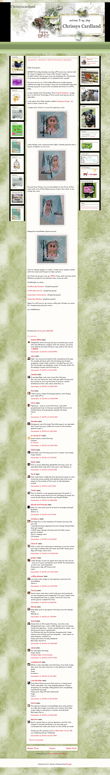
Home (52, 748)
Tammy (34, 590)
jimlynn (34, 558)
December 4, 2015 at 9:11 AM (43, 514)
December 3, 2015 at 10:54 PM (44, 398)
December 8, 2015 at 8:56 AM (44, 715)
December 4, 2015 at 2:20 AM (44, 445)
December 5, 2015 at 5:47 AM (44, 658)
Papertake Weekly (34, 299)
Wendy (33, 607)
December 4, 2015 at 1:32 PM (43, 602)
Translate (92, 136)
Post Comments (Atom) (58, 754)
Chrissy (91, 59)
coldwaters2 (36, 662)
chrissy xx (35, 519)
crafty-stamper (37, 576)
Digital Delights (62, 93)
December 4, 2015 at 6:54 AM (44, 470)
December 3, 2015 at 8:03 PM (44, 352)
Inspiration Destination (36, 295)
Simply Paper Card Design (42, 655)
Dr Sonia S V (36, 435)
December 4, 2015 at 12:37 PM (44, 586)
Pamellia (34, 421)
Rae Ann (34, 719)
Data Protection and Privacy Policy (89, 208)
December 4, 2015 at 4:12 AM (43, 457)
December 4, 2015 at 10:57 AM (44, 572)
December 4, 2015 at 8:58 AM (44, 500)
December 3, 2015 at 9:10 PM (44, 370)
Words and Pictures (39, 505)
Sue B (33, 621)
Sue (32, 391)
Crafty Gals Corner (61, 731)
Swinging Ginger (63, 101)
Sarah (33, 462)
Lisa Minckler (36, 680)
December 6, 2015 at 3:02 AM (44, 699)
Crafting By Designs (35, 286)
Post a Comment (36, 740)
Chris (33, 403)
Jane (33, 356)
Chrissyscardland (23, 6)
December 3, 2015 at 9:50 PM (44, 386)
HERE (52, 276)
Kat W (33, 703)
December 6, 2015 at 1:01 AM (43, 676)
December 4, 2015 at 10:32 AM (44, 553)
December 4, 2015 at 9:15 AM (43, 539)
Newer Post (33, 748)
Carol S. (34, 543)
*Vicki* (33, 490)
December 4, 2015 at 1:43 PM (43, 617)
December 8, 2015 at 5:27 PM (44, 736)
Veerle (33, 450)
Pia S (33, 474)
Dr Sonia (34, 443)
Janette (34, 374)
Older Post (71, 748)
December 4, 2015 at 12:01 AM (44, 417)
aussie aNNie (36, 340)
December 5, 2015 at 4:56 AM (44, 643)
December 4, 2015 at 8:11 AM (43, 486)
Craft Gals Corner (35, 291)
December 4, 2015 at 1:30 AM (44, 431)
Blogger (69, 764)
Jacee (33, 648)
